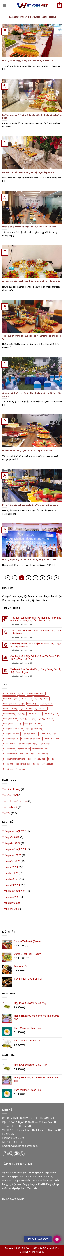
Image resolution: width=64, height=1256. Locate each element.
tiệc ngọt (22, 713)
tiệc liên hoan (41, 708)
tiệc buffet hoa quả (36, 693)
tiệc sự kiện (45, 744)
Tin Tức (6, 813)
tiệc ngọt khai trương (12, 723)
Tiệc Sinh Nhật (10, 795)
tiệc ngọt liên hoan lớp (13, 728)
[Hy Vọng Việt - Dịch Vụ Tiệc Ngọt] (32, 5)
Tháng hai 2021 (10, 879)
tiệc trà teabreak (23, 764)
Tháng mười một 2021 (14, 849)
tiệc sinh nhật (9, 744)
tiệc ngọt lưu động (34, 728)
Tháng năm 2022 (11, 843)
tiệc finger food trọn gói (13, 703)
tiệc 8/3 (21, 693)
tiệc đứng (20, 769)
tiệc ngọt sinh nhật (11, 733)
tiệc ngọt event (35, 713)
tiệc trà (51, 759)
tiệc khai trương (10, 708)
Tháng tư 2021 (10, 867)
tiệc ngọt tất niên (52, 739)
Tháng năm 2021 (11, 861)
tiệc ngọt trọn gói (10, 739)
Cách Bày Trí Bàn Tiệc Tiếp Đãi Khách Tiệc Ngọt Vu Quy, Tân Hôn (35, 645)
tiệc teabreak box (40, 749)
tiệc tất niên (8, 769)
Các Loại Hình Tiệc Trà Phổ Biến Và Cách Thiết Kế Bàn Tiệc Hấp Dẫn (35, 658)
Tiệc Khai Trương (11, 789)
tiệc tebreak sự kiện (36, 759)
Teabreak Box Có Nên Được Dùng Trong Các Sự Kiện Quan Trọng (36, 671)
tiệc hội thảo (46, 703)
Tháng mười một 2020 (14, 891)
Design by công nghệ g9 (32, 1252)
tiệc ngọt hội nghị (27, 718)
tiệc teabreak (9, 749)
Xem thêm (32, 1188)
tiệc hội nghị (32, 703)
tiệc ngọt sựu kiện (48, 733)
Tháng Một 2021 (11, 885)
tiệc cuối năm (26, 698)
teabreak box (9, 693)
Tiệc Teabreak (9, 807)
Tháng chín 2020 (11, 897)
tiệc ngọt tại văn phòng (31, 739)
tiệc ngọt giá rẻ (51, 713)
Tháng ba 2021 (10, 873)
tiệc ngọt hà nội (10, 718)
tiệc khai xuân (26, 708)
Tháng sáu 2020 (11, 909)
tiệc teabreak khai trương (14, 759)
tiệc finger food (42, 698)
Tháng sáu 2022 (11, 837)
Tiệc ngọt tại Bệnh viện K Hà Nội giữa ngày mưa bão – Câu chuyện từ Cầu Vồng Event (35, 619)
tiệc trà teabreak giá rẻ (43, 764)
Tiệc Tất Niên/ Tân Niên (15, 801)
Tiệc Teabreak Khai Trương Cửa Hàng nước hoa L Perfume (35, 632)
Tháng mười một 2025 (14, 831)
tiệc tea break (24, 749)
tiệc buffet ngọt (10, 698)
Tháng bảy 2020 (11, 902)
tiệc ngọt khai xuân (32, 723)
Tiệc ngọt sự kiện (30, 733)
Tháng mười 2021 (11, 855)
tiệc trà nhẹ (8, 764)
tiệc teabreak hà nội (39, 754)
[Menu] (4, 5)
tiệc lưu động (9, 713)
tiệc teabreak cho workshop (15, 754)
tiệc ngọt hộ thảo (45, 718)
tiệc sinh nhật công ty (27, 744)
